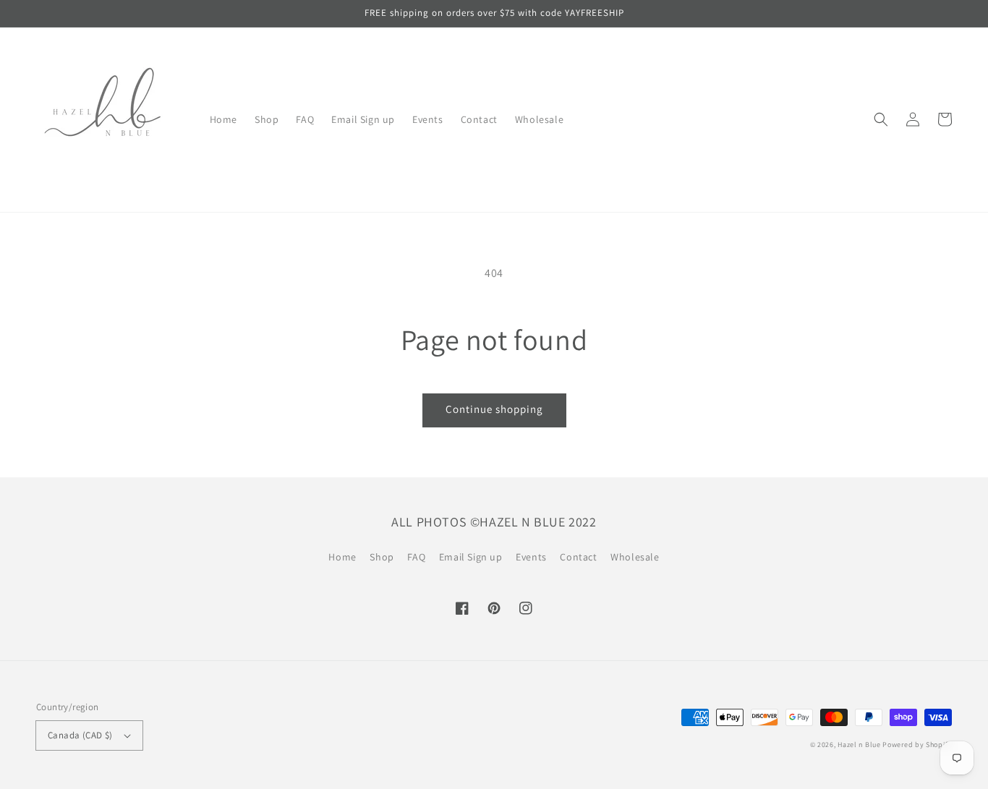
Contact (578, 556)
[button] (881, 119)
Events (531, 556)
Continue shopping (494, 409)
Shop (381, 556)
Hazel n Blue (859, 744)
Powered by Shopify (917, 744)
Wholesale (634, 556)
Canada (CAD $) (80, 735)
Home (342, 556)
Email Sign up (471, 556)
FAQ (416, 556)
